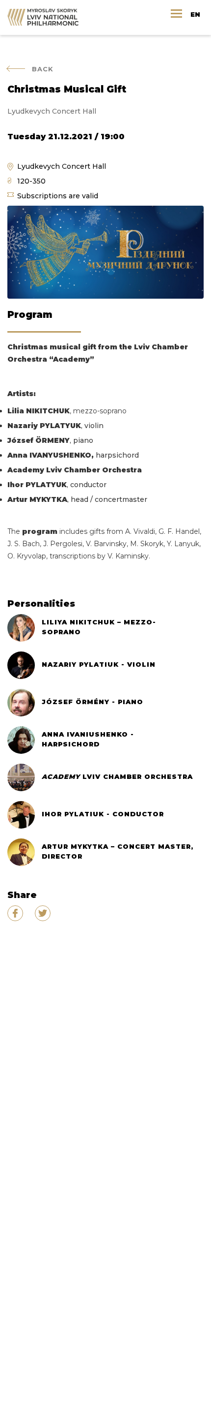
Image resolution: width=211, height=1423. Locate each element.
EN (195, 14)
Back (42, 68)
